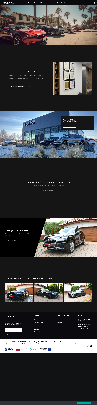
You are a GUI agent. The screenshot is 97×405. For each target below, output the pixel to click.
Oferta (42, 2)
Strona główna (22, 2)
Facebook (59, 319)
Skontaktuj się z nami (69, 125)
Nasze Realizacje (50, 2)
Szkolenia (59, 2)
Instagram (59, 322)
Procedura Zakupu (33, 2)
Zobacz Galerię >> (10, 303)
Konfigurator (68, 2)
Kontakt (76, 2)
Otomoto (59, 324)
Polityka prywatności (86, 402)
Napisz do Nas (13, 330)
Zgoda (78, 402)
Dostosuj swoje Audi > (11, 240)
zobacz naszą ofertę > (48, 190)
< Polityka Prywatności (11, 334)
